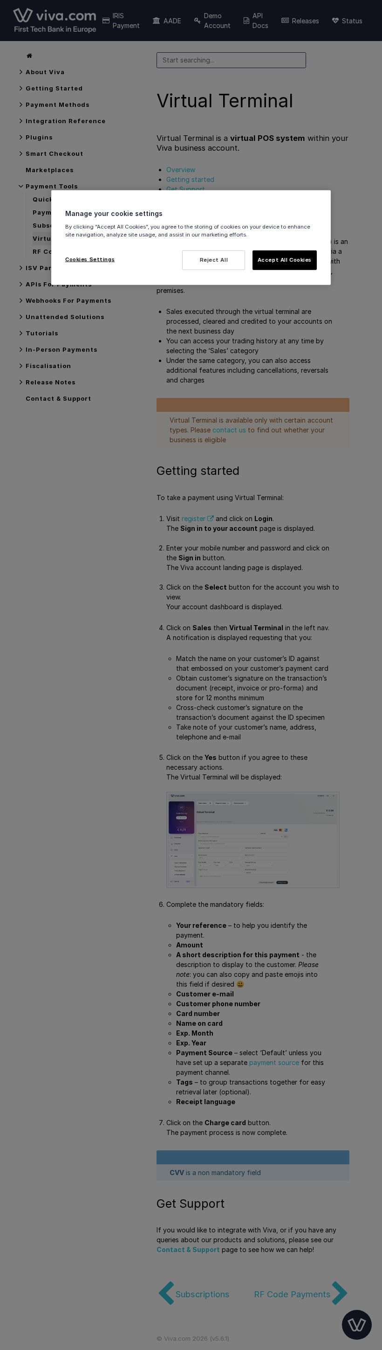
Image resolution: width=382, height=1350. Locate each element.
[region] (191, 237)
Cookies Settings (90, 259)
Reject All (214, 259)
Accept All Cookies (285, 259)
